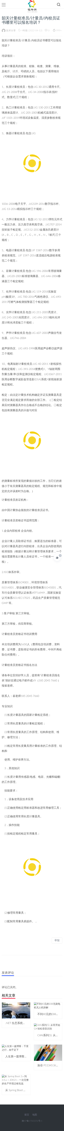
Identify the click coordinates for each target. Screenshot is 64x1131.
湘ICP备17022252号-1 (32, 1121)
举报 (57, 940)
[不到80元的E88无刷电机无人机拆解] (48, 1006)
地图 (34, 1115)
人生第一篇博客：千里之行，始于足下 (28, 1056)
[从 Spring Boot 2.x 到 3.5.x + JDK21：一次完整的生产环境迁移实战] (16, 1080)
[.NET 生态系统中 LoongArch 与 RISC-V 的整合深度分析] (16, 1010)
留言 (26, 1115)
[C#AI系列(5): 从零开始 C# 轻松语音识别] (48, 1027)
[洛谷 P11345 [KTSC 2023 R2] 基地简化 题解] (48, 1053)
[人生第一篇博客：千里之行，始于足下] (16, 1048)
